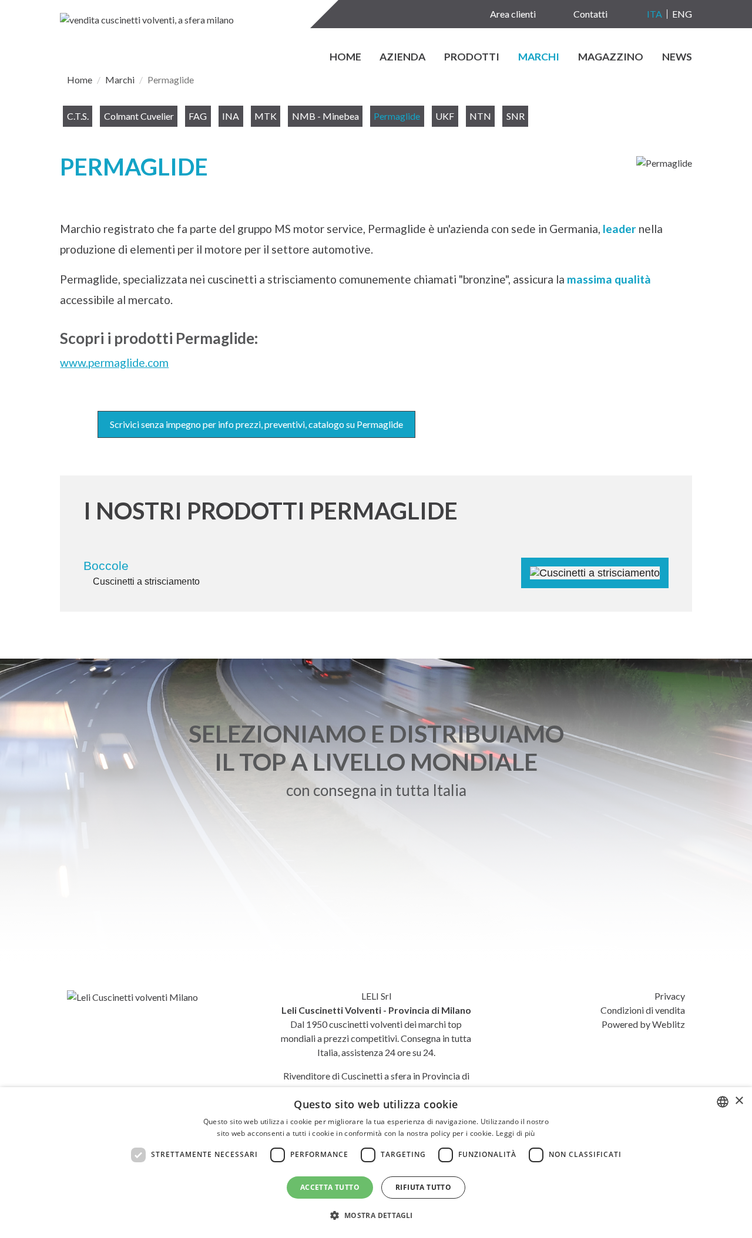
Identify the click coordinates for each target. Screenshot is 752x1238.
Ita (654, 13)
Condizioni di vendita (642, 1010)
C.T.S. (78, 116)
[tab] (375, 566)
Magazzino (610, 57)
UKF (444, 116)
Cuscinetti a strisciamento (146, 581)
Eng (682, 13)
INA (230, 116)
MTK (265, 116)
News (677, 57)
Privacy (669, 995)
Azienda (402, 57)
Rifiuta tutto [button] (423, 1187)
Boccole (106, 565)
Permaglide (397, 116)
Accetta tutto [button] (330, 1187)
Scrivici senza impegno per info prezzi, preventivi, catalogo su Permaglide (256, 424)
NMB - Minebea (325, 116)
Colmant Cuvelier (139, 116)
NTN (480, 116)
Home (345, 57)
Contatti (590, 13)
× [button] (738, 1101)
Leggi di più (515, 1133)
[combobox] (722, 1102)
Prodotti (471, 57)
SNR (515, 116)
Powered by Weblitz (643, 1024)
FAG (198, 116)
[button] (375, 1215)
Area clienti (513, 13)
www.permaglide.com (114, 362)
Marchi (538, 57)
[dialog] (376, 1162)
